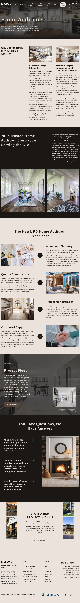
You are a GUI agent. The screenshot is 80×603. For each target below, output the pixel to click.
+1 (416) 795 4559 (8, 581)
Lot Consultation (28, 582)
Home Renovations (28, 569)
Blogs (46, 577)
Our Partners (48, 571)
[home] (6, 4)
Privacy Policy (32, 595)
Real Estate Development (30, 577)
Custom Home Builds (29, 566)
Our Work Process (50, 569)
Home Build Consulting (29, 579)
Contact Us (48, 582)
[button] (15, 4)
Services (22, 5)
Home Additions (27, 571)
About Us (47, 566)
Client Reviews (49, 579)
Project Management (29, 574)
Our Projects (48, 574)
